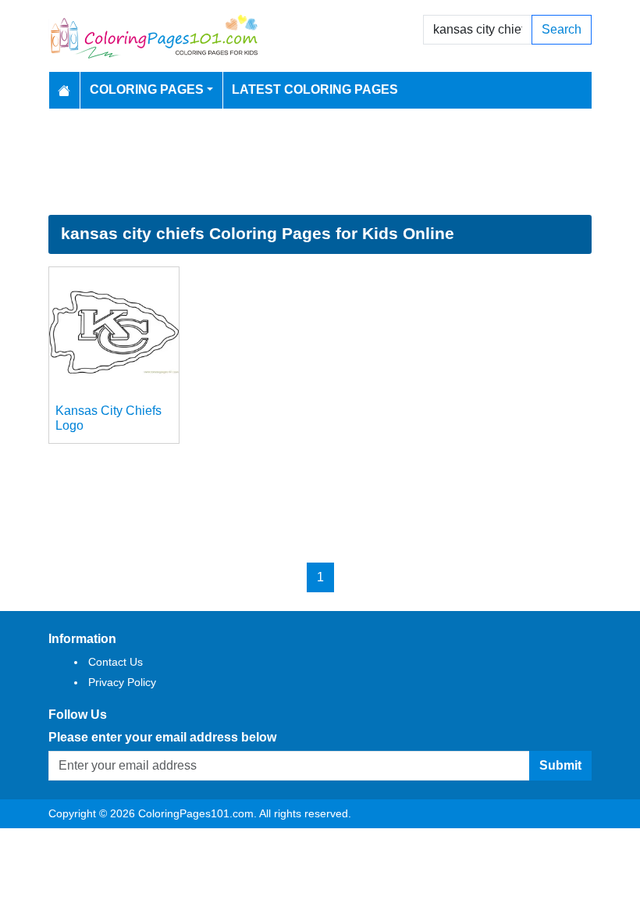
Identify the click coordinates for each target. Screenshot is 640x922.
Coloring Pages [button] (147, 89)
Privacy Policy (122, 682)
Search (561, 29)
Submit (560, 765)
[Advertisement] (320, 162)
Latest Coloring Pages (315, 89)
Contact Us (115, 662)
